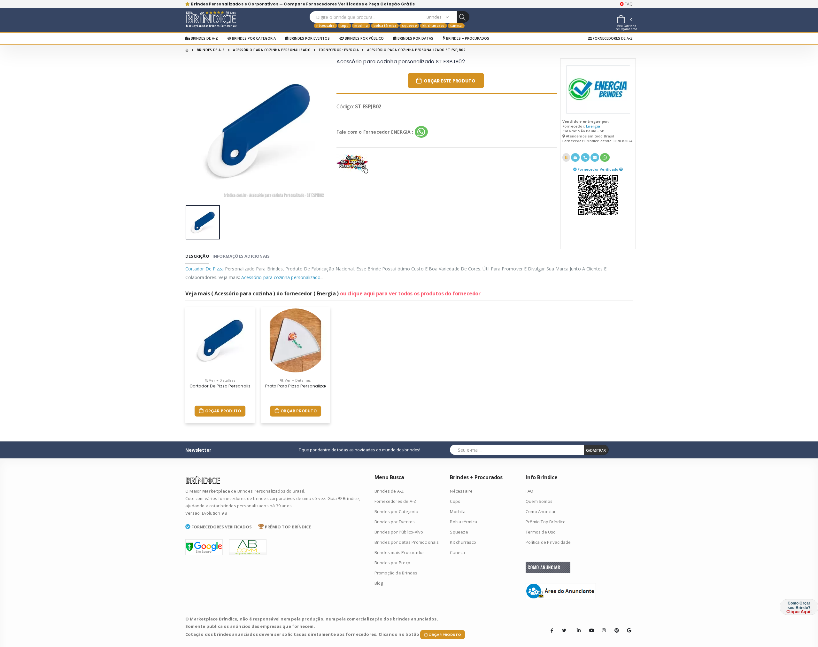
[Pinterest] (614, 625)
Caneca (456, 25)
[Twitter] (564, 630)
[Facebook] (552, 630)
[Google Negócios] (627, 625)
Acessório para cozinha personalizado (272, 50)
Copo (344, 25)
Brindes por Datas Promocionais (406, 542)
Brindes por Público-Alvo (398, 532)
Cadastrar (596, 450)
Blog (378, 583)
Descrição (197, 256)
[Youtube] (589, 625)
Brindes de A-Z (204, 38)
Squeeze (409, 25)
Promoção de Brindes (396, 573)
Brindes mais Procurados (399, 552)
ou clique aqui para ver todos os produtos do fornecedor (410, 293)
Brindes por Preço (392, 562)
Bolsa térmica (385, 25)
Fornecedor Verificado (598, 169)
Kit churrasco (433, 25)
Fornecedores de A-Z (612, 38)
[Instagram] (602, 625)
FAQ (628, 4)
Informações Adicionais (241, 256)
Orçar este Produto (449, 81)
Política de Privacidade (548, 542)
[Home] (187, 50)
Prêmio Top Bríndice (546, 522)
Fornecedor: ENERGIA (339, 50)
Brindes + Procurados (467, 38)
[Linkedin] (577, 625)
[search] (463, 17)
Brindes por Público (364, 38)
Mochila (360, 25)
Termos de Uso (541, 532)
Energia (593, 126)
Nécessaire (325, 25)
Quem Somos (539, 501)
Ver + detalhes (221, 380)
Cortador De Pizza (204, 269)
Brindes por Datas (415, 38)
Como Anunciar (541, 511)
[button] (624, 20)
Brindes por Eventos (309, 38)
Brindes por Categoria (253, 38)
